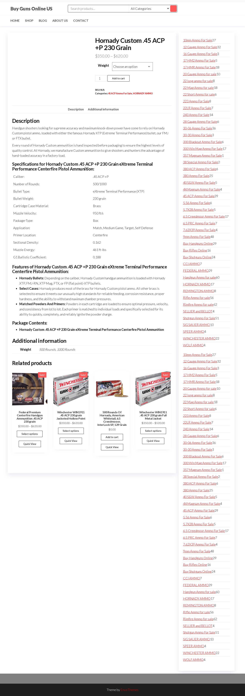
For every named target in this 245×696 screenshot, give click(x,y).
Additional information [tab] (103, 109)
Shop (29, 20)
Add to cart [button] (112, 437)
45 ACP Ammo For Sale (120, 93)
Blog (43, 20)
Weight (103, 65)
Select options (30, 433)
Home (15, 20)
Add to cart (118, 78)
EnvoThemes (129, 690)
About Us (60, 20)
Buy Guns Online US (31, 8)
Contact (80, 20)
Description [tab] (76, 109)
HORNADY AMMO (143, 93)
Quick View (29, 443)
